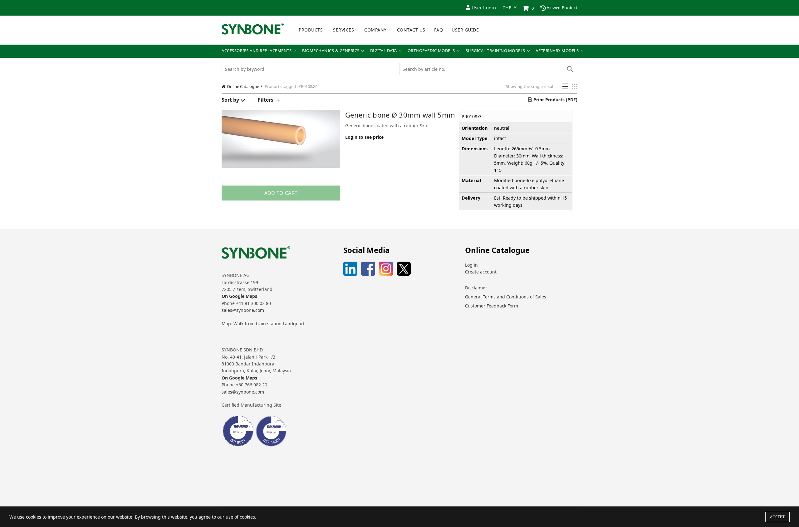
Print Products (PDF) (554, 100)
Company (375, 30)
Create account (481, 272)
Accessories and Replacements (257, 50)
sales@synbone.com (243, 310)
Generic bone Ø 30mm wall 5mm (400, 114)
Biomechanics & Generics (331, 50)
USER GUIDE (465, 30)
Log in (471, 265)
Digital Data (383, 50)
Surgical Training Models (495, 50)
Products (311, 30)
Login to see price (364, 137)
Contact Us (411, 30)
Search (569, 69)
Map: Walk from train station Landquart (263, 323)
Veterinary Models (557, 50)
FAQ (438, 30)
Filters (265, 100)
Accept (777, 517)
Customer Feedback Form (491, 306)
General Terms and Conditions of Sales (505, 297)
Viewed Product (562, 7)
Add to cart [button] (280, 193)
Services (343, 30)
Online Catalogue (243, 86)
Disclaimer (476, 288)
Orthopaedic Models (431, 50)
